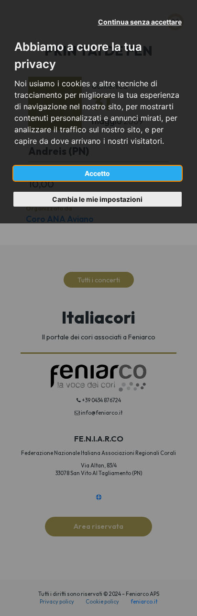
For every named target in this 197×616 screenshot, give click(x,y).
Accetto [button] (97, 173)
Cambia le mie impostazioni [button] (97, 199)
